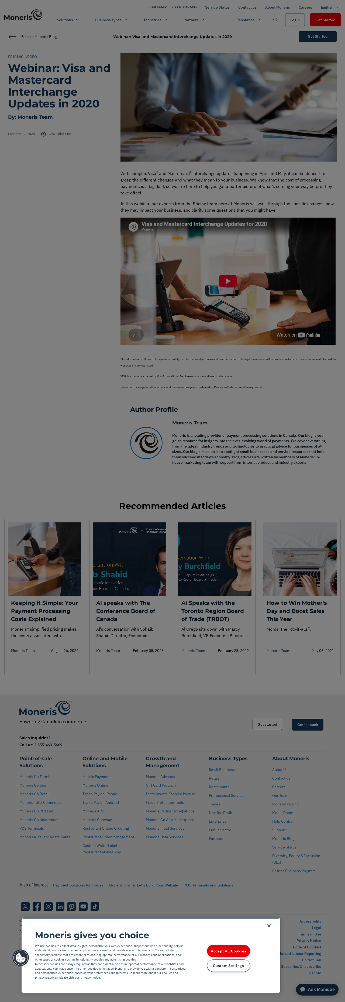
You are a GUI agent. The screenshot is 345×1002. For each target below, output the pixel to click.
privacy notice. (91, 977)
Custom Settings (228, 965)
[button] (20, 957)
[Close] (269, 926)
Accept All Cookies (228, 951)
